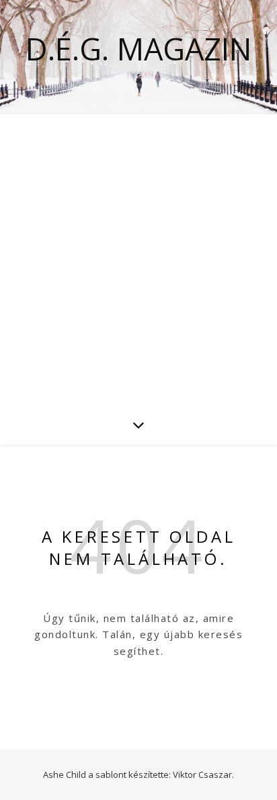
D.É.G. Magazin (138, 49)
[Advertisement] (138, 259)
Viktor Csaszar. (203, 774)
